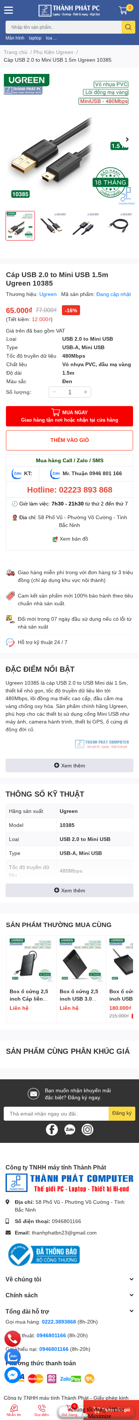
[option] (69, 139)
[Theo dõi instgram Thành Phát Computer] (87, 1129)
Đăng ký (122, 1113)
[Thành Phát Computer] (70, 10)
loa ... (51, 38)
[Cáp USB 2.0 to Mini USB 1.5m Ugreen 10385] (69, 139)
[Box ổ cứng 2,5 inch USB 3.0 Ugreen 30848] (81, 960)
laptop (35, 38)
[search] (128, 27)
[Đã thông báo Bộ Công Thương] (43, 1254)
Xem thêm (73, 765)
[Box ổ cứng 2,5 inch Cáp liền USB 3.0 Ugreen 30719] (31, 960)
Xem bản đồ (74, 538)
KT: (28, 473)
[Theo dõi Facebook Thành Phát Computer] (52, 1129)
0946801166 (66, 1221)
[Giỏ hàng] (123, 10)
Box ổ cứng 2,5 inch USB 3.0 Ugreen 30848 (79, 998)
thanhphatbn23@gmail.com (64, 1232)
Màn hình (15, 38)
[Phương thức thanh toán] (51, 1378)
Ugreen (48, 294)
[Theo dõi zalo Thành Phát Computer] (70, 1129)
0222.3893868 (59, 1321)
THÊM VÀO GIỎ (69, 440)
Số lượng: (19, 392)
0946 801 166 (105, 473)
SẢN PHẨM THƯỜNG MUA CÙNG (59, 924)
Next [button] (127, 139)
